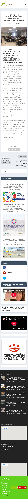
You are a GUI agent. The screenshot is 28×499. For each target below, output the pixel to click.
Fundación (19, 413)
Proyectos (19, 381)
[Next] (23, 352)
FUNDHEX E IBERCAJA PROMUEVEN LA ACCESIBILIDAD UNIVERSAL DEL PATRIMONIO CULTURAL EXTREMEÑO (15, 378)
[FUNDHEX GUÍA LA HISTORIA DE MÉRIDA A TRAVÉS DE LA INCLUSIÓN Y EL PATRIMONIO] (3, 394)
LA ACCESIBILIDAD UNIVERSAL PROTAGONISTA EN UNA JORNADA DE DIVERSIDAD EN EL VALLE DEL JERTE (15, 410)
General (18, 397)
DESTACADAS (13, 381)
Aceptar (15, 487)
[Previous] (4, 352)
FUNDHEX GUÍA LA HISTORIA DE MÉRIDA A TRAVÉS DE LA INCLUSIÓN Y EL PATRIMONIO (16, 394)
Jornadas (17, 23)
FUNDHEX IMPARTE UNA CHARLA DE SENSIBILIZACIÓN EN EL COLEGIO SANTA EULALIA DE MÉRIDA (16, 402)
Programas (24, 413)
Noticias (18, 389)
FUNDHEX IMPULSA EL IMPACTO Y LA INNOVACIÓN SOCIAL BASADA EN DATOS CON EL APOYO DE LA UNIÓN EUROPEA (16, 386)
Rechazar (22, 487)
